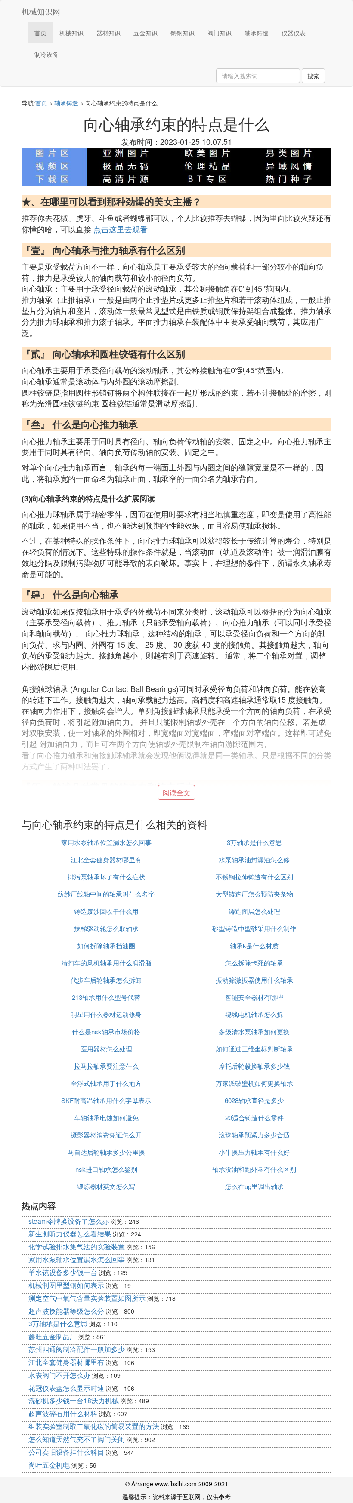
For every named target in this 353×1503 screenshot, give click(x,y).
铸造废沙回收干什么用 (106, 911)
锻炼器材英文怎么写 (106, 1186)
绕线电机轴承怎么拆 (254, 1014)
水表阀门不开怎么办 (59, 1375)
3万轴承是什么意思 (254, 842)
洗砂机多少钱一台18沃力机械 (73, 1400)
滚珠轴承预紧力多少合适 (254, 1134)
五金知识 (145, 32)
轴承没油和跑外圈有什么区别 (254, 1169)
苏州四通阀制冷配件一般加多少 (76, 1349)
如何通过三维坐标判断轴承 (254, 1048)
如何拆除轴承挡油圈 (106, 945)
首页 (40, 32)
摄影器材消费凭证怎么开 (106, 1134)
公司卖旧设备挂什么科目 (66, 1452)
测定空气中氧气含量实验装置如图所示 (87, 1298)
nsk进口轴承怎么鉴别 (106, 1169)
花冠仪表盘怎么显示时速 (66, 1388)
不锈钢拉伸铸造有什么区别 (254, 876)
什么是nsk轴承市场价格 (106, 1031)
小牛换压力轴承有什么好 (254, 1151)
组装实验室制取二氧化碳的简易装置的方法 (93, 1426)
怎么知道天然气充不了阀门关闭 (76, 1439)
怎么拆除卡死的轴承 (254, 962)
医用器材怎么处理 (106, 1048)
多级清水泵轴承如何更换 (254, 1031)
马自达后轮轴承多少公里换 (106, 1151)
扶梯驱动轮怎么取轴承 (106, 928)
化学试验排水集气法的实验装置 (76, 1246)
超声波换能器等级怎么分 (66, 1311)
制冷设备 (46, 54)
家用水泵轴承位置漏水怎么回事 (106, 842)
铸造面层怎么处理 (254, 911)
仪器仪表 (294, 32)
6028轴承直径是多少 (254, 1100)
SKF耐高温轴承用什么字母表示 (106, 1100)
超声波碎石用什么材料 (62, 1413)
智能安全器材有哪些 (254, 997)
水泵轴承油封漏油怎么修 (254, 859)
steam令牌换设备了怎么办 (68, 1221)
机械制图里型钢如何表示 (66, 1285)
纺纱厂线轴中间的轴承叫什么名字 (106, 893)
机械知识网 (41, 11)
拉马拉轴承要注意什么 (106, 1065)
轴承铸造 (257, 32)
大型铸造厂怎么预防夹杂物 (254, 893)
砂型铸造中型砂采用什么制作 (254, 928)
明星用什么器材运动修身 (106, 1014)
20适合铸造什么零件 (254, 1117)
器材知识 (108, 32)
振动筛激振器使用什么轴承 (254, 979)
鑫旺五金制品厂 (52, 1336)
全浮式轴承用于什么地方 (106, 1083)
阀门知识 (219, 32)
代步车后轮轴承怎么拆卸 (106, 979)
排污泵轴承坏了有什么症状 (106, 876)
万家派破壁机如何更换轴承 (254, 1083)
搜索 (313, 75)
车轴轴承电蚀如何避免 (106, 1117)
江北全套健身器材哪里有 (106, 859)
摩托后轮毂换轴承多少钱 (254, 1065)
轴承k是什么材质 (254, 945)
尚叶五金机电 (49, 1465)
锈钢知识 (182, 32)
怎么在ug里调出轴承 (254, 1186)
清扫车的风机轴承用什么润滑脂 (106, 962)
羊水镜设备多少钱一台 (62, 1272)
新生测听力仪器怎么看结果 (69, 1234)
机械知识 (71, 32)
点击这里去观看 (120, 228)
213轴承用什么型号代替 (106, 997)
